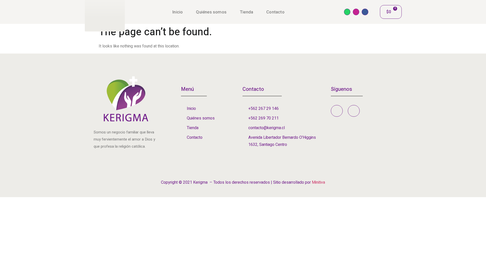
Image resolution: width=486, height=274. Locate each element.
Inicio (177, 12)
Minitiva (318, 182)
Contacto (275, 12)
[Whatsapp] (347, 12)
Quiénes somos (211, 12)
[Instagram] (356, 12)
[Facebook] (365, 12)
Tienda (246, 12)
